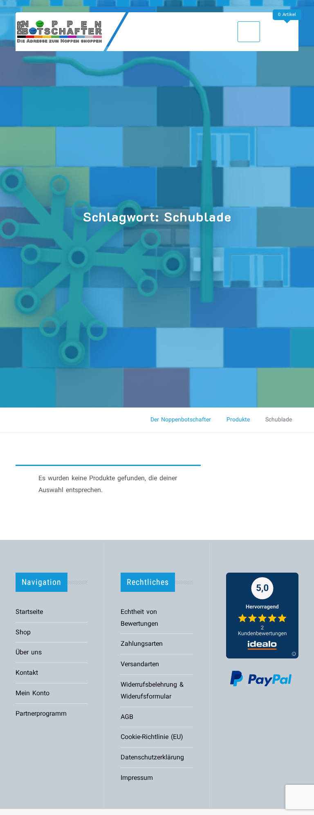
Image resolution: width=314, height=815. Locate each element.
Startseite (29, 612)
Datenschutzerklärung (152, 757)
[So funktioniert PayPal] (261, 678)
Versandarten (140, 664)
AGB (127, 717)
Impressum (137, 777)
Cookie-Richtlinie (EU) (152, 737)
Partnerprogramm (41, 713)
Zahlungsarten (142, 643)
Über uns (29, 652)
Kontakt (27, 672)
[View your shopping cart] (288, 31)
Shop (23, 632)
